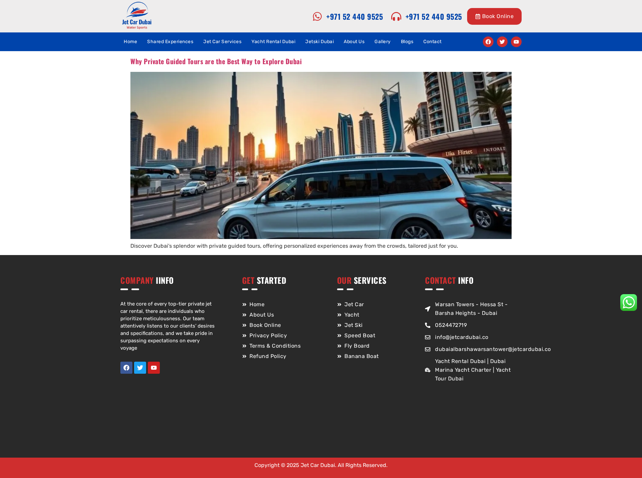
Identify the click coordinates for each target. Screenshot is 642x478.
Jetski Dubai (319, 41)
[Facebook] (488, 41)
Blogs (407, 41)
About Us (354, 41)
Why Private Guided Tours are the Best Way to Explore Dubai (216, 61)
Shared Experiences (170, 41)
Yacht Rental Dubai (273, 41)
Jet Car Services (222, 41)
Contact (432, 41)
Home (130, 41)
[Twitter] (502, 41)
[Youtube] (516, 41)
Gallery (382, 41)
